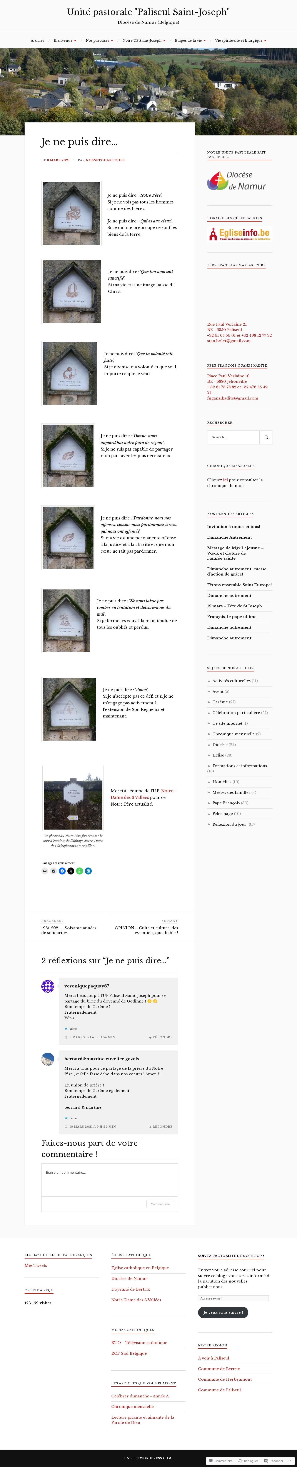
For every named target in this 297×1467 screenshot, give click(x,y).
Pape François (226, 803)
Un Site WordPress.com (148, 1458)
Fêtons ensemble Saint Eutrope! (239, 585)
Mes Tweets (36, 1265)
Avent (218, 691)
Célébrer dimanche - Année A (140, 1396)
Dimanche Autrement (229, 537)
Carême (220, 702)
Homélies (221, 782)
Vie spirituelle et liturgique (238, 40)
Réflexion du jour (229, 824)
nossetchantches (105, 160)
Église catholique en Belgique (140, 1268)
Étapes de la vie (188, 40)
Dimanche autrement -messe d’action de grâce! (237, 572)
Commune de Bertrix (219, 1369)
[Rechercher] (265, 437)
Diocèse (220, 745)
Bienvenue (63, 40)
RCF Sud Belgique (129, 1353)
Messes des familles (231, 792)
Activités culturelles (231, 681)
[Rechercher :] (239, 437)
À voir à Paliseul (213, 1358)
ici (225, 480)
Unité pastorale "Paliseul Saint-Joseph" (148, 12)
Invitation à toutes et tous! (233, 526)
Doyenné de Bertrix (130, 1289)
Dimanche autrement (229, 595)
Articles (37, 40)
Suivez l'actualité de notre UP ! (231, 1256)
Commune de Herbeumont (225, 1379)
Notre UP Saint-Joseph (142, 40)
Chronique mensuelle (233, 734)
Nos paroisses (97, 40)
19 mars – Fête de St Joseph (234, 606)
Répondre (163, 1037)
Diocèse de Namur (129, 1278)
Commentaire (160, 1204)
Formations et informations (239, 766)
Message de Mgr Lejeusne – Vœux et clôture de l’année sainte (235, 553)
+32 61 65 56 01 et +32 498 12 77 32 (239, 335)
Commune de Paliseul (219, 1390)
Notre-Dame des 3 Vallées (136, 1300)
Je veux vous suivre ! (223, 1312)
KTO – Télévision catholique (139, 1343)
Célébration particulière (236, 712)
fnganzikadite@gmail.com (232, 398)
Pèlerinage (222, 813)
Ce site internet (227, 723)
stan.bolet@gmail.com (229, 341)
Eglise (218, 755)
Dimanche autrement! (229, 638)
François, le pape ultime (232, 617)
